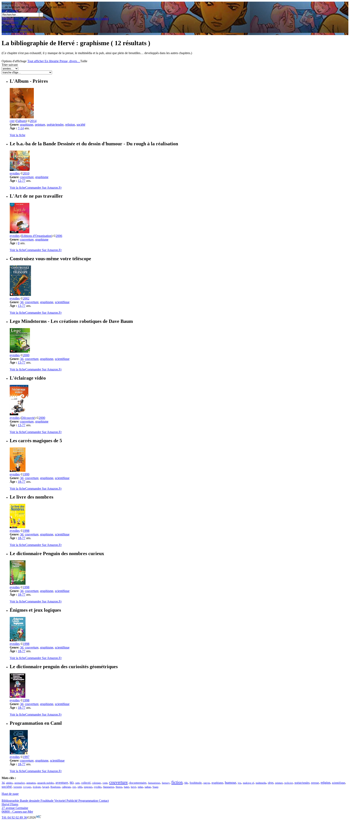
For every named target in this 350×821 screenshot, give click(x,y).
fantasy (166, 782)
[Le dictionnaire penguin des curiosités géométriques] (17, 696)
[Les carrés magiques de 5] (18, 470)
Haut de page (10, 793)
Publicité (72, 18)
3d (21, 302)
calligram (66, 787)
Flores (10, 10)
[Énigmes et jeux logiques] (18, 640)
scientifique (62, 302)
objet (270, 782)
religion (70, 124)
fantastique (154, 782)
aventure (61, 783)
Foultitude (46, 18)
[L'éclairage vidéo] (19, 414)
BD (72, 782)
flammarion (108, 787)
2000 (26, 355)
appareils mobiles (45, 782)
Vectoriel (59, 18)
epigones (88, 787)
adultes (9, 782)
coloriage (96, 782)
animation (31, 782)
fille (186, 782)
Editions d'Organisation (36, 236)
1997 (26, 757)
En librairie (52, 61)
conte (105, 782)
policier (288, 782)
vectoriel (17, 787)
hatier (126, 787)
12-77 (21, 180)
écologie (37, 787)
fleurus (119, 787)
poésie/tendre (55, 124)
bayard (45, 787)
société (81, 124)
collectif (86, 782)
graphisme (26, 124)
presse (315, 782)
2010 (26, 173)
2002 (26, 298)
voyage (27, 787)
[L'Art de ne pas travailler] (19, 232)
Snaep (155, 787)
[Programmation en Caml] (19, 753)
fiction (177, 782)
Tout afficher (35, 61)
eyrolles (15, 173)
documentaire (137, 782)
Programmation (88, 18)
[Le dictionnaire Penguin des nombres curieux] (18, 583)
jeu (239, 782)
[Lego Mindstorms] (20, 351)
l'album (21, 121)
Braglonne (55, 787)
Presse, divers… (70, 61)
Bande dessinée (29, 18)
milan (140, 787)
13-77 (21, 305)
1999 (26, 474)
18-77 (21, 481)
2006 (59, 236)
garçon (206, 782)
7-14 (21, 128)
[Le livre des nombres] (17, 527)
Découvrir (27, 418)
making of (248, 782)
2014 (33, 121)
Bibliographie (10, 18)
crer (12, 121)
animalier (19, 782)
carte (77, 782)
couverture (27, 177)
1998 (26, 530)
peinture (40, 124)
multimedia (261, 782)
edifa (80, 787)
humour (230, 782)
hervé (133, 787)
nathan (148, 787)
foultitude (196, 782)
